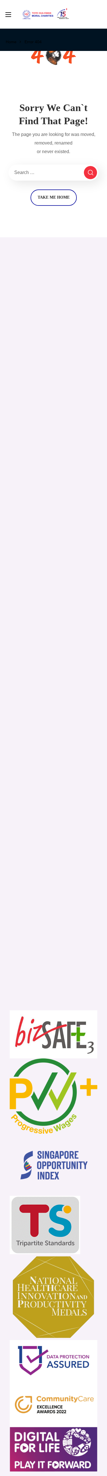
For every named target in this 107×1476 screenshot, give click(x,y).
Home (11, 41)
